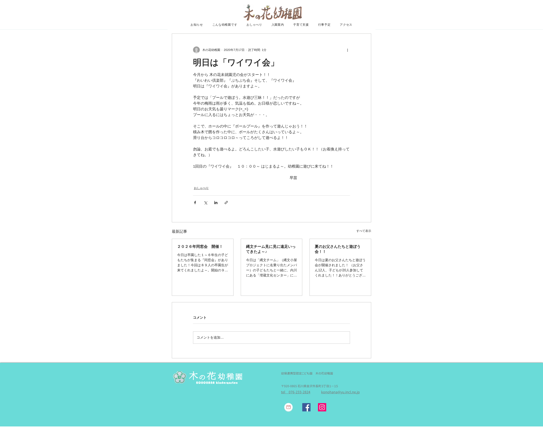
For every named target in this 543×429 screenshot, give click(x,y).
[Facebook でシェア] (195, 202)
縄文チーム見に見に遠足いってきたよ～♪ (271, 249)
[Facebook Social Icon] (306, 407)
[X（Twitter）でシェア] (205, 202)
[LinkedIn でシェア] (216, 202)
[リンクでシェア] (226, 202)
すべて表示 (363, 231)
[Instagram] (322, 407)
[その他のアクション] (347, 49)
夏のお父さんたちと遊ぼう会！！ (338, 249)
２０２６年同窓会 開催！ (200, 246)
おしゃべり (201, 188)
